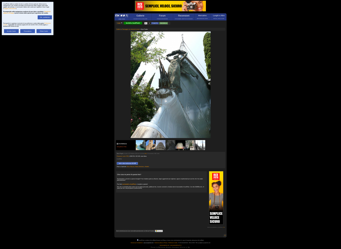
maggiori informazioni (10, 8)
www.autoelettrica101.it (175, 245)
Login (119, 23)
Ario (146, 153)
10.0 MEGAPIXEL (172, 134)
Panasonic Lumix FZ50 (123, 156)
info (224, 227)
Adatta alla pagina (171, 35)
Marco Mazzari (130, 166)
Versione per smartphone (137, 242)
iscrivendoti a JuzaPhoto (129, 184)
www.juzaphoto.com (164, 245)
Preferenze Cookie (172, 242)
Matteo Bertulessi (139, 166)
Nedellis (147, 166)
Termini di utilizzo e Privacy (160, 242)
